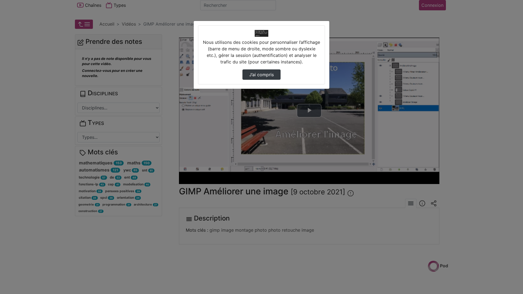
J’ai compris (261, 74)
